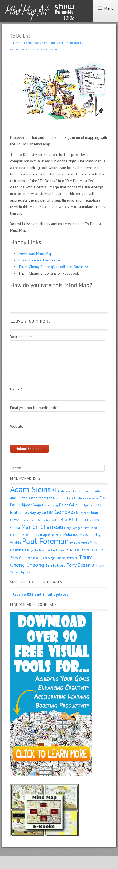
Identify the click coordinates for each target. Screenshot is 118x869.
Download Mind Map (35, 253)
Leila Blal (67, 519)
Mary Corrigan (73, 528)
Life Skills (19, 43)
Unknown (99, 565)
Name (16, 389)
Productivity (19, 49)
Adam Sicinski (33, 489)
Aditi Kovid (65, 491)
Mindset (76, 43)
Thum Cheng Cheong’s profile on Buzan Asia (54, 266)
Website (16, 426)
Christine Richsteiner (85, 498)
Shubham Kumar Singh (40, 558)
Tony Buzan (79, 565)
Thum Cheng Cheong (44, 49)
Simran (61, 558)
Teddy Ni (72, 558)
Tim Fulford (55, 565)
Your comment (23, 336)
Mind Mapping (58, 43)
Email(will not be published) (34, 407)
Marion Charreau (42, 527)
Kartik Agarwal (46, 520)
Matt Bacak (90, 528)
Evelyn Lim (87, 505)
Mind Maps (55, 535)
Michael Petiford (20, 535)
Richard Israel (55, 550)
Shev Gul (17, 557)
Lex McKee (84, 520)
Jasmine (85, 513)
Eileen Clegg (50, 505)
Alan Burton (18, 498)
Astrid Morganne (41, 498)
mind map (39, 534)
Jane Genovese (60, 512)
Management (38, 43)
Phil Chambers (79, 543)
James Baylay (30, 512)
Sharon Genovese (84, 549)
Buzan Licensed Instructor (39, 260)
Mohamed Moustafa (78, 534)
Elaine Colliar (68, 505)
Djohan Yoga (31, 505)
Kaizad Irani (28, 520)
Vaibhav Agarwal (20, 572)
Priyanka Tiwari (36, 550)
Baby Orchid (63, 498)
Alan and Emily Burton (87, 491)
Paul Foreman (45, 541)
